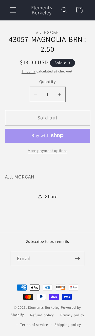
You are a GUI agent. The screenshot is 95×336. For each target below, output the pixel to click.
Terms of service (34, 324)
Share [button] (51, 196)
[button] (13, 10)
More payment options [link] (47, 150)
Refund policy (42, 315)
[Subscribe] (77, 258)
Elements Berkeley (44, 307)
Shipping (28, 71)
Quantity (47, 81)
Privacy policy (72, 315)
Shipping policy (67, 324)
